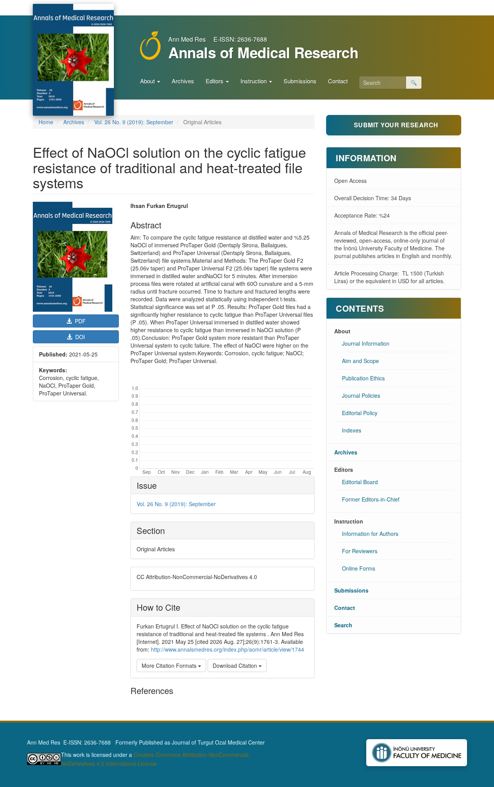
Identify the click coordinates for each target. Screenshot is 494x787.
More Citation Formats (170, 665)
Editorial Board (360, 482)
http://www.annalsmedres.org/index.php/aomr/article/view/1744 (227, 649)
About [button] (148, 81)
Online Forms (358, 568)
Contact (338, 81)
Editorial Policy (359, 413)
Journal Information (365, 343)
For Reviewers (359, 551)
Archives (183, 81)
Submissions (300, 81)
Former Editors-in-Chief (370, 499)
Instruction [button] (254, 81)
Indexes (351, 430)
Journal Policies (361, 395)
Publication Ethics (363, 378)
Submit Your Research (396, 124)
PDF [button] (79, 321)
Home (46, 122)
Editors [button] (215, 81)
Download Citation (236, 665)
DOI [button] (79, 337)
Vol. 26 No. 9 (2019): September (133, 122)
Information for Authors (370, 533)
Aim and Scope (360, 361)
